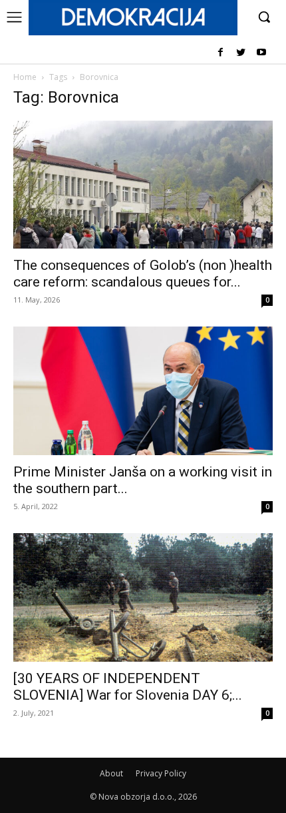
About (111, 773)
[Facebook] (220, 53)
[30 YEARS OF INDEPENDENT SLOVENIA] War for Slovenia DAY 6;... (127, 686)
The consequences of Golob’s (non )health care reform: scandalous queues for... (142, 273)
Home (25, 77)
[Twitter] (240, 53)
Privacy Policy (161, 773)
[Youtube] (261, 53)
